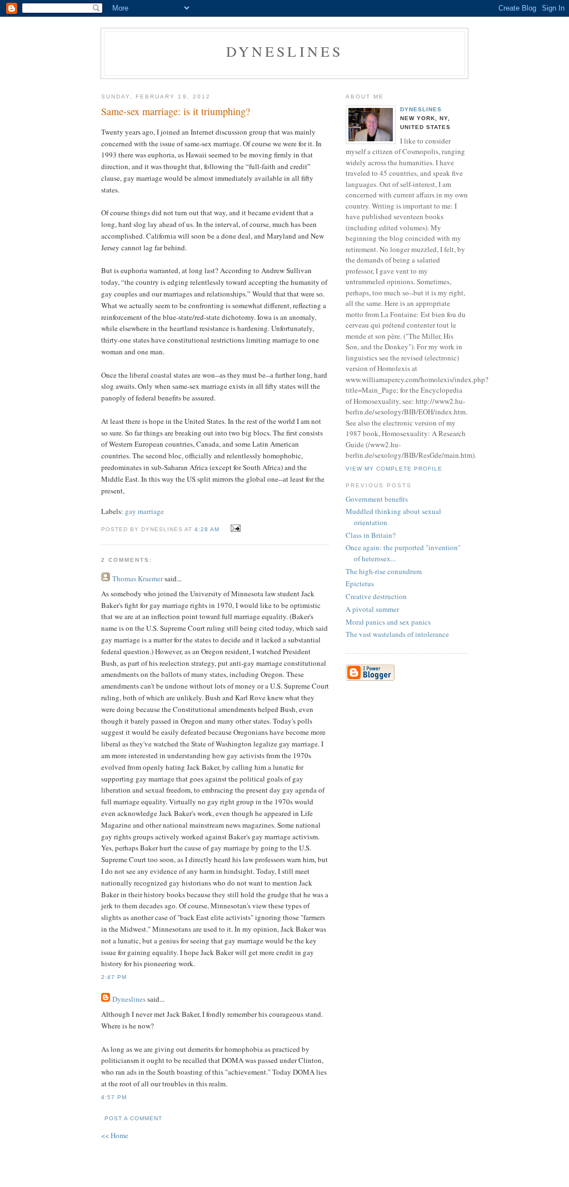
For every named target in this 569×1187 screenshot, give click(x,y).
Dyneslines (284, 51)
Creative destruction (376, 596)
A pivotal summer (372, 609)
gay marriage (144, 511)
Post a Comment (133, 1118)
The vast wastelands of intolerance (397, 634)
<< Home (114, 1135)
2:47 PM (114, 977)
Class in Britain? (371, 535)
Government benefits (377, 499)
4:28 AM (206, 529)
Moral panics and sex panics (388, 622)
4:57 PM (114, 1097)
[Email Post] (234, 528)
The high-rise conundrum (384, 571)
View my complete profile (394, 469)
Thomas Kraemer (137, 578)
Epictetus (360, 583)
